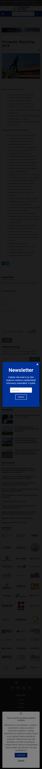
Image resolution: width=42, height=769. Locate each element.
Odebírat (21, 397)
